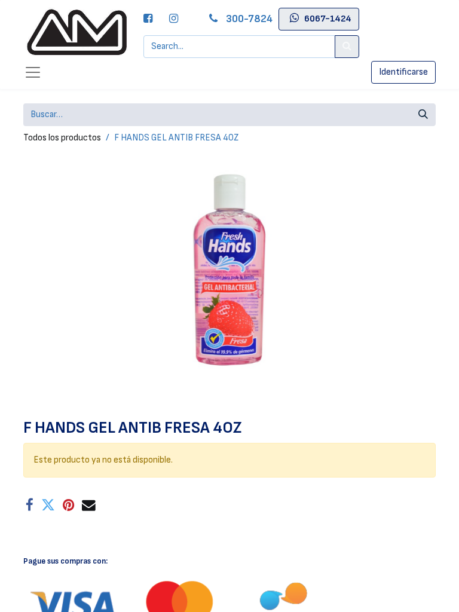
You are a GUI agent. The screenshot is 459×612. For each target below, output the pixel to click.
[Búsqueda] (423, 114)
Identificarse (403, 72)
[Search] (347, 46)
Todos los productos (62, 137)
